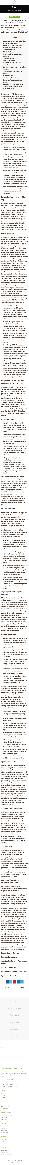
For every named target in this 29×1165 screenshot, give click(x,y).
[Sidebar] (2, 351)
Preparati (3, 1119)
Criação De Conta (8, 52)
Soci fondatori (4, 1105)
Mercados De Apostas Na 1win (13, 84)
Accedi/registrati (5, 1150)
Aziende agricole (5, 1106)
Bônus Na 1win (8, 76)
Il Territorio (4, 1095)
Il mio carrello (4, 1152)
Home (9, 10)
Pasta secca (4, 1117)
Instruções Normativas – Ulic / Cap (14, 41)
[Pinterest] (14, 981)
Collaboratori (4, 1108)
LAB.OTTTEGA (4, 1097)
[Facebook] (7, 981)
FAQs (2, 1141)
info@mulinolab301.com (12, 1086)
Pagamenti (3, 1128)
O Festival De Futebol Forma (12, 63)
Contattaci (3, 1139)
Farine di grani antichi (6, 1115)
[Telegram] (22, 981)
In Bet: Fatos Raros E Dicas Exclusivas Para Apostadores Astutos (12, 80)
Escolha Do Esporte (9, 50)
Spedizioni (3, 1126)
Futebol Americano (9, 58)
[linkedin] (18, 981)
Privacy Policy (4, 1130)
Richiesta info (4, 1143)
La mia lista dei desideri (6, 1154)
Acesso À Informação (10, 43)
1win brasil (5, 921)
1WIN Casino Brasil (16, 10)
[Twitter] (10, 981)
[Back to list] (14, 987)
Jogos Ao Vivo (7, 65)
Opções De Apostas (9, 61)
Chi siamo (3, 1094)
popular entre (21, 613)
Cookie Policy (4, 1132)
